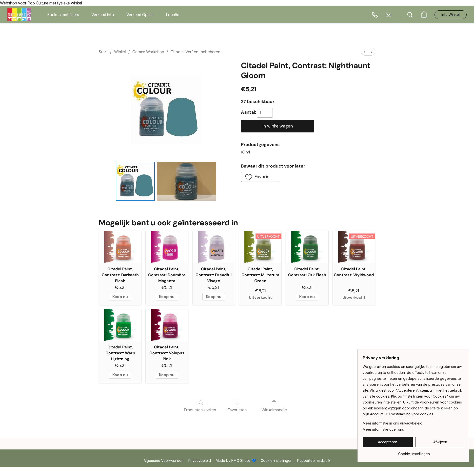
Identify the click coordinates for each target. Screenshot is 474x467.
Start (103, 51)
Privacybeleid (199, 460)
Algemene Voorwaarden (163, 460)
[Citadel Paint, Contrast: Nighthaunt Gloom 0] (135, 181)
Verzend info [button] (102, 14)
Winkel (120, 51)
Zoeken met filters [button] (63, 14)
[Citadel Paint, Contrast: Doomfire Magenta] (167, 247)
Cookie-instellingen (276, 460)
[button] (19, 14)
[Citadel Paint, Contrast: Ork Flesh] (307, 247)
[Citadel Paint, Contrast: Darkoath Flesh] (120, 247)
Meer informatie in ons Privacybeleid (392, 423)
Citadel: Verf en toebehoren (195, 51)
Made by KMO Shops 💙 (236, 460)
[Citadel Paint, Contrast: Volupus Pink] (167, 325)
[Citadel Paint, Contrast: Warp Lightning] (120, 325)
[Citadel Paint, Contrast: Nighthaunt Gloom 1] (186, 181)
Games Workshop (148, 51)
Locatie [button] (172, 14)
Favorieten (237, 409)
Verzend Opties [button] (140, 14)
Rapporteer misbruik (313, 460)
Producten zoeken (200, 409)
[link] (414, 452)
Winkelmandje (274, 409)
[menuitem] (364, 51)
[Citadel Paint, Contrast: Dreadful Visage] (214, 247)
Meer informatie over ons (383, 429)
